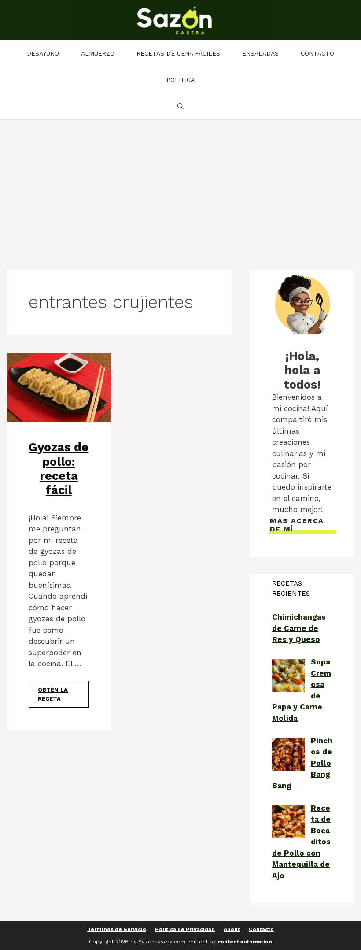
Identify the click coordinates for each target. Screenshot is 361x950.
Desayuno (43, 53)
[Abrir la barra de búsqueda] (180, 106)
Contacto (317, 53)
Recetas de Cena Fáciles (178, 53)
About (232, 929)
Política (180, 79)
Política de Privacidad (185, 929)
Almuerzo (97, 53)
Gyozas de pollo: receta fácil (58, 468)
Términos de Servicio (116, 929)
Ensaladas (260, 53)
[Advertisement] (180, 186)
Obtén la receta (53, 694)
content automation (244, 942)
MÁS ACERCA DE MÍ (297, 524)
